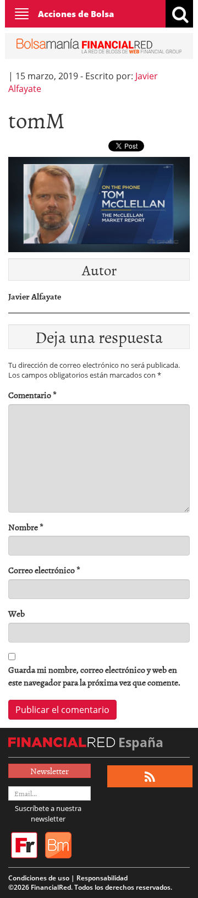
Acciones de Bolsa (76, 13)
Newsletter (49, 770)
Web (16, 613)
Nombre (25, 527)
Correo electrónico (44, 570)
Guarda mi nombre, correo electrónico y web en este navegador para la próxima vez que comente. (94, 676)
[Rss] (150, 777)
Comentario (32, 395)
